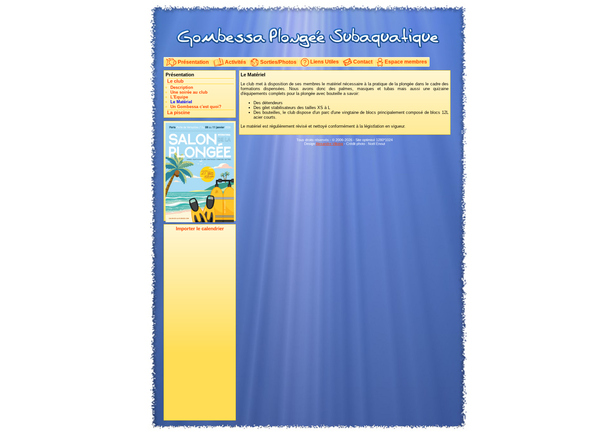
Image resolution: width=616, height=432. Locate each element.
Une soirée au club (189, 92)
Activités (235, 62)
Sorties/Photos (277, 62)
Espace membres (405, 61)
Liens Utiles (324, 61)
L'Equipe (179, 97)
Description (181, 87)
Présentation (192, 62)
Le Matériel (181, 101)
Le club (175, 81)
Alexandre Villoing (329, 144)
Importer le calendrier (200, 228)
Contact (362, 61)
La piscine (178, 112)
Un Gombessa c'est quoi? (195, 106)
